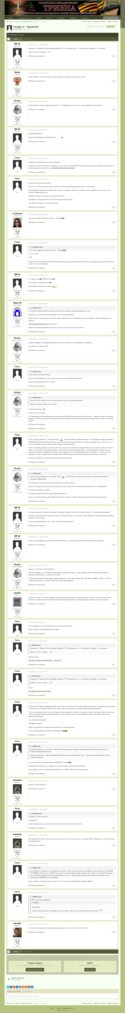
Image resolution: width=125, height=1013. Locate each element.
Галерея (49, 18)
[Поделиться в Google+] (14, 987)
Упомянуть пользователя (37, 56)
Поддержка (73, 18)
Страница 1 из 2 (28, 39)
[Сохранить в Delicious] (20, 987)
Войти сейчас (90, 969)
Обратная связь (68, 1008)
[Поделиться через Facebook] (11, 987)
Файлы (39, 18)
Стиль (58, 1008)
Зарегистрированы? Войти (94, 3)
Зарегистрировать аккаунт (35, 969)
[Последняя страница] (20, 39)
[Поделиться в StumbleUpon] (26, 987)
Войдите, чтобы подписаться (97, 26)
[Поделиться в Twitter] (8, 987)
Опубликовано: (38, 44)
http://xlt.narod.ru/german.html (38, 324)
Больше (84, 18)
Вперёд (16, 39)
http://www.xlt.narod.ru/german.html (40, 691)
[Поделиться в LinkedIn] (32, 987)
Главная (10, 18)
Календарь (60, 18)
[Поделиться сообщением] (115, 44)
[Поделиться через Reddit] (23, 987)
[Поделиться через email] (29, 987)
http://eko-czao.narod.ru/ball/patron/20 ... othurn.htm (45, 660)
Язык (52, 1008)
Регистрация (112, 3)
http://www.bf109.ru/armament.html (64, 168)
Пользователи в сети (24, 18)
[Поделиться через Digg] (17, 987)
